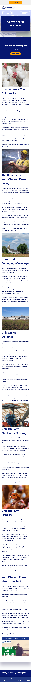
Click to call (14, 2)
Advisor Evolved (22, 674)
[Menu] (28, 7)
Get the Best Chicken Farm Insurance (15, 638)
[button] (15, 53)
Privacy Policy (5, 674)
